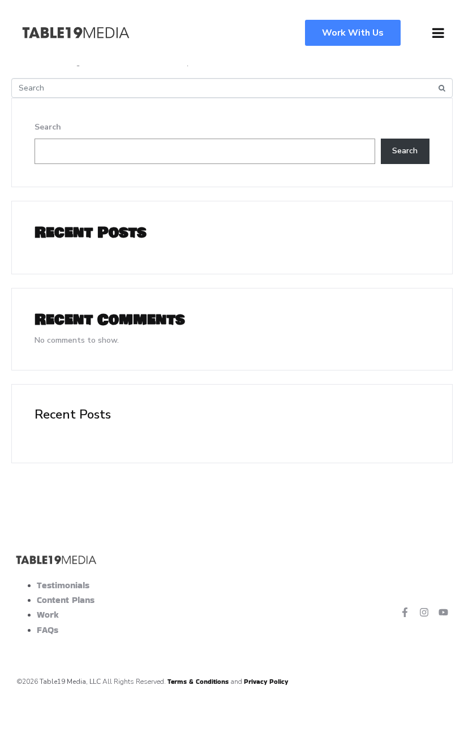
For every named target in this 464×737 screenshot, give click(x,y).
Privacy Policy (266, 681)
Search (48, 127)
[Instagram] (424, 612)
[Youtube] (443, 612)
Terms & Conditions (198, 681)
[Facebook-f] (405, 612)
